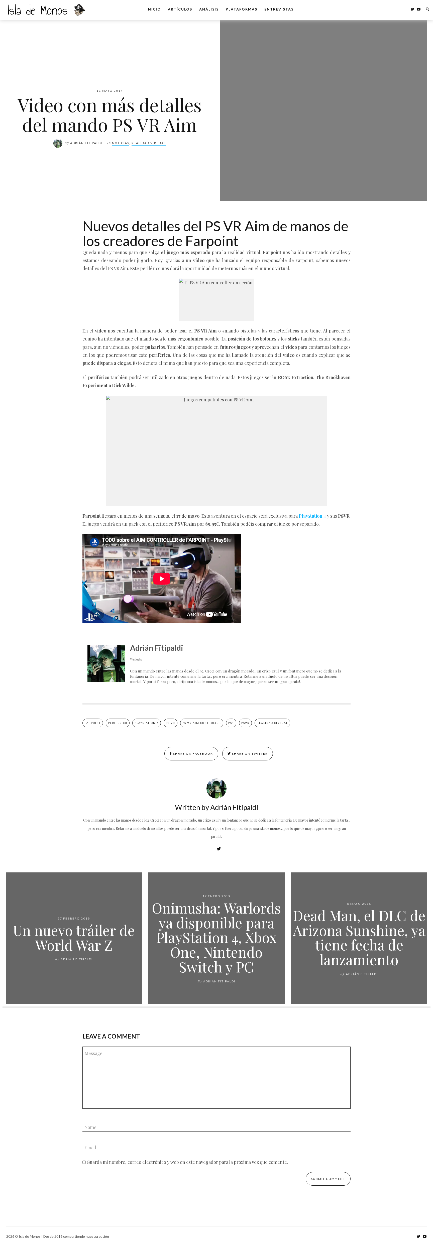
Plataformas (241, 9)
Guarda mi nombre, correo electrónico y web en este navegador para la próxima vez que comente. (187, 1162)
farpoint (93, 722)
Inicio (154, 9)
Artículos (180, 9)
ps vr (170, 722)
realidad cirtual (272, 722)
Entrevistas (279, 9)
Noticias (120, 143)
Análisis (209, 9)
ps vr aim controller (201, 722)
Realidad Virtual (149, 143)
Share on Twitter (249, 753)
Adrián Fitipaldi (86, 143)
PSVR (245, 722)
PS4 (231, 722)
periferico (117, 722)
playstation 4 (147, 722)
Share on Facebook (192, 753)
